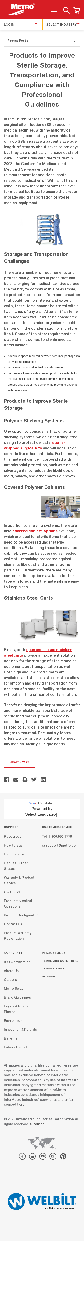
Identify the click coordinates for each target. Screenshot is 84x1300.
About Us (11, 971)
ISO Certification (17, 962)
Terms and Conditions (60, 960)
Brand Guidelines (17, 997)
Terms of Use (53, 968)
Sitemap (48, 976)
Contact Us (13, 924)
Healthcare (20, 762)
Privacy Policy (53, 953)
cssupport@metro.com (60, 845)
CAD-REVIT (13, 892)
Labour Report (15, 1047)
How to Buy (13, 845)
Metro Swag (14, 989)
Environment (14, 1021)
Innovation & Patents (20, 1030)
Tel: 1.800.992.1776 (57, 836)
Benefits (11, 1038)
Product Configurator (21, 915)
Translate (44, 803)
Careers (10, 980)
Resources (12, 836)
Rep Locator (14, 854)
